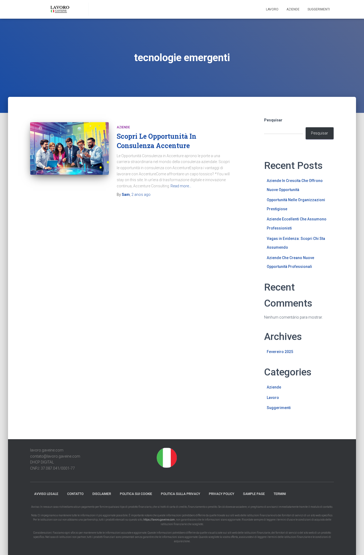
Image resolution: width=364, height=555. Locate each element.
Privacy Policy (221, 494)
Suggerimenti (319, 9)
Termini (280, 494)
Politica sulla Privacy (180, 494)
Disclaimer (101, 494)
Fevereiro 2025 (280, 352)
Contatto (75, 494)
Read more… (181, 186)
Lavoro (272, 9)
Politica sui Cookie (136, 494)
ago (141, 194)
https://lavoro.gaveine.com (159, 519)
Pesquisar (273, 120)
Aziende (293, 9)
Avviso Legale (46, 494)
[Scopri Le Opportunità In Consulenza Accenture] (69, 148)
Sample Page (254, 494)
